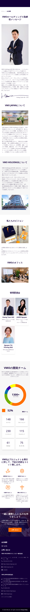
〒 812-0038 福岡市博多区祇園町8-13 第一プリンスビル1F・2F (16, 585)
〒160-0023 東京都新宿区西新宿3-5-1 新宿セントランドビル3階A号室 (15, 579)
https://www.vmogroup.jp (9, 591)
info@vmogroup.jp (7, 594)
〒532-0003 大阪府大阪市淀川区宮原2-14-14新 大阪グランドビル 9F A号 (15, 582)
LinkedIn (5, 570)
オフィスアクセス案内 (6, 596)
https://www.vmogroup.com (10, 564)
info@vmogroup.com (8, 567)
